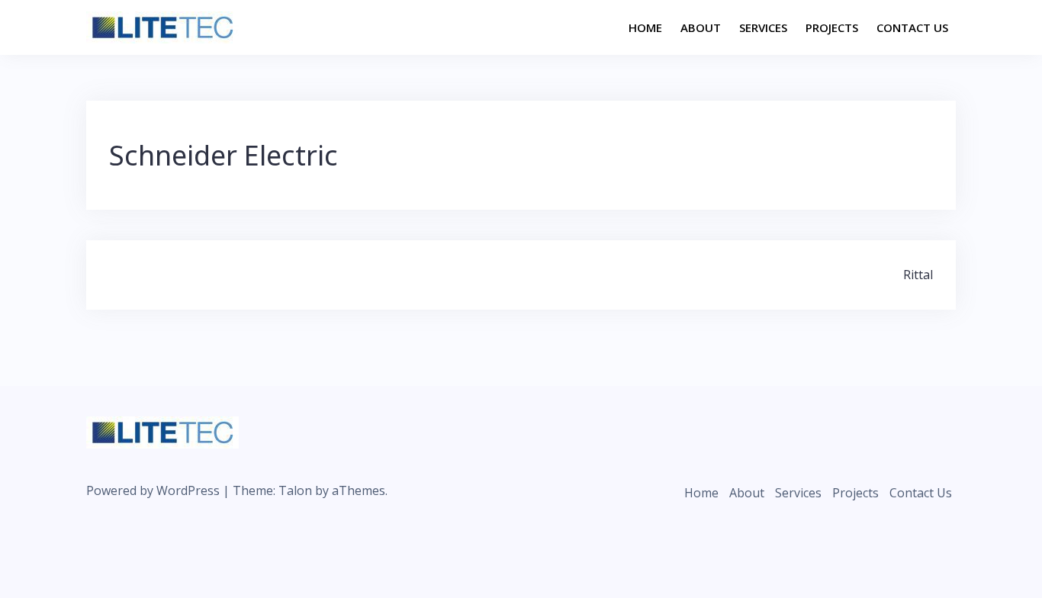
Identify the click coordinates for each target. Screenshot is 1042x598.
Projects (832, 27)
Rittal (918, 274)
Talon (295, 490)
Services (763, 27)
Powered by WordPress (153, 490)
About (700, 27)
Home (645, 27)
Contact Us (912, 27)
